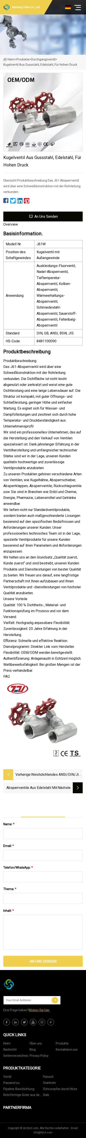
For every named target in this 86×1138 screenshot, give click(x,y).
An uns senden (46, 216)
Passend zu (11, 1083)
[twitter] (24, 1022)
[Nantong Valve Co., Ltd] (25, 984)
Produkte (23, 59)
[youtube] (33, 1022)
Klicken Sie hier (39, 1010)
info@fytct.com (43, 1132)
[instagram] (42, 1022)
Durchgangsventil (43, 59)
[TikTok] (50, 1022)
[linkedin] (15, 1022)
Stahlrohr (49, 1083)
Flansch (48, 1076)
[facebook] (6, 1022)
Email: (8, 846)
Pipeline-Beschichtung (18, 1089)
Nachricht (10, 1049)
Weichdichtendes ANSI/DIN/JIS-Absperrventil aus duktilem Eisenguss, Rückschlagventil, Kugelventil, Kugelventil (56, 775)
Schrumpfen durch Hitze (60, 1089)
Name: (9, 824)
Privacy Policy (39, 1055)
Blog (33, 1049)
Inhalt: (8, 910)
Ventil (7, 1076)
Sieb (46, 1095)
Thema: (9, 889)
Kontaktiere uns (67, 1049)
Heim (11, 59)
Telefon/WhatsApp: (18, 867)
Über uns (36, 1043)
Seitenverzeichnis (15, 1055)
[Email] (55, 1000)
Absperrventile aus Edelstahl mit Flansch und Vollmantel (31, 788)
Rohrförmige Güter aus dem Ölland (22, 1095)
